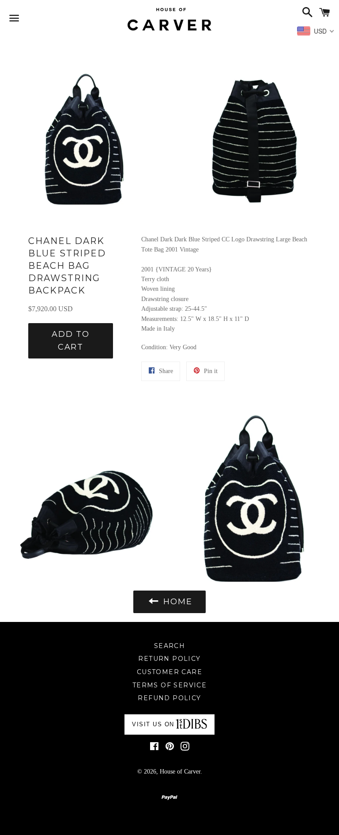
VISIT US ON (153, 724)
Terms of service (169, 685)
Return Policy (169, 659)
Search (169, 646)
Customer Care (169, 672)
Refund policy (169, 698)
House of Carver (180, 771)
